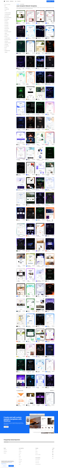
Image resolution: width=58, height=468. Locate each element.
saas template (22, 4)
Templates (17, 4)
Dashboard (7, 1)
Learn (15, 1)
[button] (12, 1)
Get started (50, 1)
